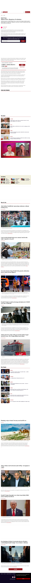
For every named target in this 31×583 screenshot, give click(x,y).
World (4, 15)
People (11, 124)
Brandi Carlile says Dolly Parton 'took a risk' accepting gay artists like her (20, 126)
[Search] (23, 12)
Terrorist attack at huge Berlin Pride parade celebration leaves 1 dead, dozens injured (15, 271)
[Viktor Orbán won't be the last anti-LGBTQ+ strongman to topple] (15, 478)
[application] (16, 149)
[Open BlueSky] (14, 577)
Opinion (11, 130)
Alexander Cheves (3, 240)
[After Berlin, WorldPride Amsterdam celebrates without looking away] (15, 218)
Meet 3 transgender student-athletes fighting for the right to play (20, 401)
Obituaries (11, 376)
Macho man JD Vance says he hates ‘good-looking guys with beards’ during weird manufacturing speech (19, 390)
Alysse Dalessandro (3, 209)
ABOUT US (5, 573)
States (11, 393)
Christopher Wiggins (4, 498)
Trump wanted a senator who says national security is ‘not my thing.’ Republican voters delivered (19, 121)
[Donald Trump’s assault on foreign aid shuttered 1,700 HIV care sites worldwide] (15, 314)
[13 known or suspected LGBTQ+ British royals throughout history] (13, 182)
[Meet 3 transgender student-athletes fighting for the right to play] (5, 400)
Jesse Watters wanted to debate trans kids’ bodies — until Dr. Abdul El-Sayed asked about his (19, 372)
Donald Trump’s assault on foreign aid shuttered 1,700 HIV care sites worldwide (15, 302)
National (11, 370)
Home (2, 15)
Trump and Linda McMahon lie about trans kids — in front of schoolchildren (19, 384)
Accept (23, 578)
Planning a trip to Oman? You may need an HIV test (13, 420)
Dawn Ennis (3, 422)
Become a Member (22, 65)
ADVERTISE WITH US (14, 573)
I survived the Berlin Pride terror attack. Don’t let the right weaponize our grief (14, 238)
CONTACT (2, 573)
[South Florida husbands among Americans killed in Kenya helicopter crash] (13, 179)
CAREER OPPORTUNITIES (9, 573)
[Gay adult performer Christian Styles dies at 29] (5, 377)
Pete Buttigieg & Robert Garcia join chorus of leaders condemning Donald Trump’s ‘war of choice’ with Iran (14, 542)
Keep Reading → (10, 233)
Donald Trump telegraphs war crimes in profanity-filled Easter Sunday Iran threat (15, 495)
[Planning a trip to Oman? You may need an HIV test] (15, 431)
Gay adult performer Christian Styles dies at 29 (17, 378)
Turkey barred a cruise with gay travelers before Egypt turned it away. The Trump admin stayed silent (14, 335)
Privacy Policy (18, 575)
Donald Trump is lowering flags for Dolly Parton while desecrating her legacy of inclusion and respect (20, 138)
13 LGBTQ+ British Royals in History (17, 182)
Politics (11, 136)
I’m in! (23, 41)
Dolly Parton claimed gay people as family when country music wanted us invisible (19, 132)
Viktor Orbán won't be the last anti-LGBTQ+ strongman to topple (15, 466)
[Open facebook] (12, 577)
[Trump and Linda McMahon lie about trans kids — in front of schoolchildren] (5, 383)
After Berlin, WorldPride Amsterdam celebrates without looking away (15, 206)
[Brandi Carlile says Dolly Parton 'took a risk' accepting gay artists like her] (5, 125)
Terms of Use (24, 575)
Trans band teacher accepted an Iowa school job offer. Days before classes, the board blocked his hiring (19, 395)
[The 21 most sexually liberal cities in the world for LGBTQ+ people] (23, 179)
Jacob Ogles (3, 305)
